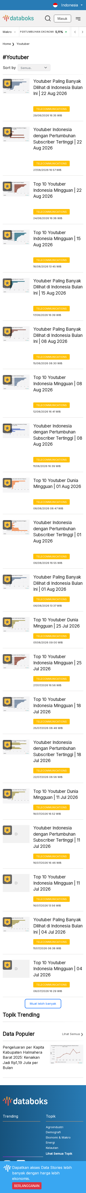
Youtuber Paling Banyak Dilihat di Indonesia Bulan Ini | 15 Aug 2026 (58, 287)
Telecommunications (51, 109)
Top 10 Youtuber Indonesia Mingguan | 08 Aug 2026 (57, 383)
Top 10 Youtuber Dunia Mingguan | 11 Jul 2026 (55, 794)
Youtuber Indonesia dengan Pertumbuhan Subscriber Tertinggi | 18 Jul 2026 (57, 751)
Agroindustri (54, 1127)
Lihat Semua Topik (59, 1153)
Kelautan (52, 1148)
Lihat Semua (71, 1034)
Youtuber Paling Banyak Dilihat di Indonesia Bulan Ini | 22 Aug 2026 (58, 87)
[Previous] (75, 32)
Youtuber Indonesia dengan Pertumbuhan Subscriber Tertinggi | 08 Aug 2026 (57, 435)
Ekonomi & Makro (58, 1137)
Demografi (53, 1132)
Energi (50, 1142)
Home (7, 44)
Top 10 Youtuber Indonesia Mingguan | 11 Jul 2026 (56, 883)
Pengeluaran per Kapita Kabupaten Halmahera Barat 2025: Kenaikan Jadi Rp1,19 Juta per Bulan (23, 1057)
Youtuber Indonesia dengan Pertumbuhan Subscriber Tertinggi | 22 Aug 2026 (57, 139)
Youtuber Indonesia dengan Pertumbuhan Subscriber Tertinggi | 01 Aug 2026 (57, 532)
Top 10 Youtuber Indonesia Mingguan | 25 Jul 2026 (57, 662)
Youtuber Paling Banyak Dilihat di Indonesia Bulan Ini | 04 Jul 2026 (58, 926)
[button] (67, 5)
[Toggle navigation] (78, 18)
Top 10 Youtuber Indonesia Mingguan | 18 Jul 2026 (57, 705)
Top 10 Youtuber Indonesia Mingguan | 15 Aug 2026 (57, 238)
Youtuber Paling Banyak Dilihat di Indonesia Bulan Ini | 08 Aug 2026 (58, 335)
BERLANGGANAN (26, 1186)
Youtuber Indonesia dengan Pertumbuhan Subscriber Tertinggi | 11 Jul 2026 (56, 837)
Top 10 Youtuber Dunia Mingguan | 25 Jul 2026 (56, 623)
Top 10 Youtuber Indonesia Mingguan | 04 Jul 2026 (57, 969)
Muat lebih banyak (43, 1003)
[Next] (82, 32)
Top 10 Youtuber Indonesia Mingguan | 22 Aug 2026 (57, 190)
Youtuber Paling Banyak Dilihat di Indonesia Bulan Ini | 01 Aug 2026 (58, 583)
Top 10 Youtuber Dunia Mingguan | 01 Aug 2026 (57, 483)
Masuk (62, 18)
